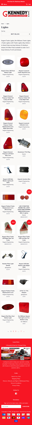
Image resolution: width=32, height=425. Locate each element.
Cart (29, 4)
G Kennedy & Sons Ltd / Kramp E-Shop (16, 345)
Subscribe (26, 406)
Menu (5, 4)
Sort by (3, 31)
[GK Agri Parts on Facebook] (16, 394)
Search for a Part (16, 376)
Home (2, 23)
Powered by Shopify (25, 411)
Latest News (16, 342)
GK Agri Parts (15, 411)
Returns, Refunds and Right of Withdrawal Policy (16, 381)
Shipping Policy (16, 378)
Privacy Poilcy (16, 385)
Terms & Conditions (16, 383)
